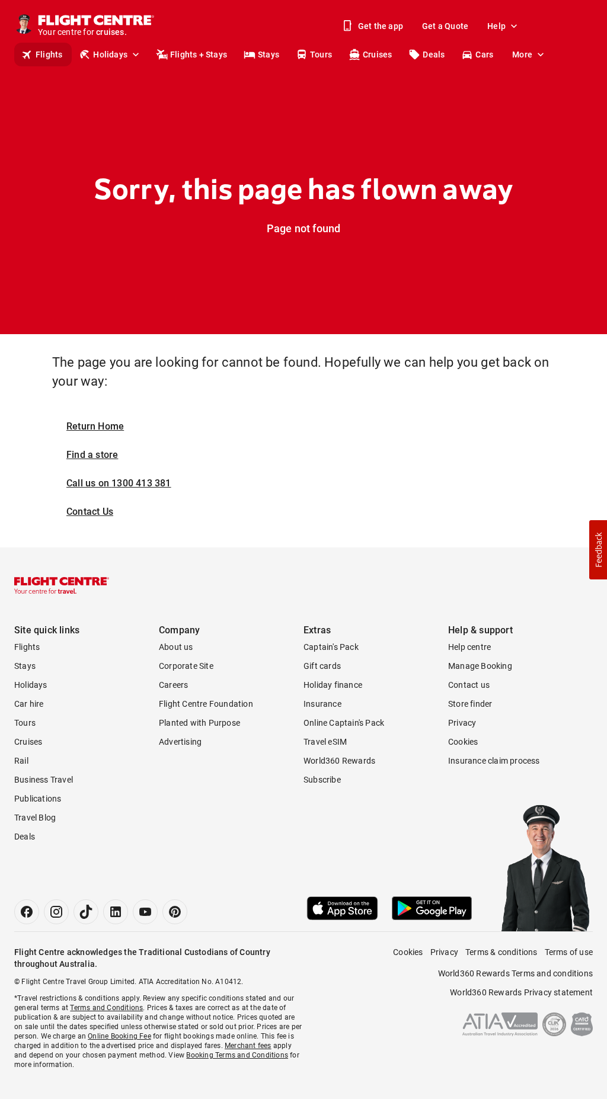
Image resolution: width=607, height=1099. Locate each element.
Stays (268, 54)
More (522, 54)
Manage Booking (480, 666)
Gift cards (322, 666)
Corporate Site (186, 666)
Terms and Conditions (106, 1008)
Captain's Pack (331, 647)
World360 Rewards (339, 760)
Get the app (380, 26)
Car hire (29, 704)
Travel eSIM (325, 741)
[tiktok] (86, 911)
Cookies (463, 741)
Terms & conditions (501, 952)
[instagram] (56, 911)
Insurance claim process (494, 760)
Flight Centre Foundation (206, 704)
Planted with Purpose (199, 723)
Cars (484, 54)
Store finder (470, 704)
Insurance (322, 704)
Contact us (469, 685)
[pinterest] (174, 911)
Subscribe (322, 779)
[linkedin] (115, 911)
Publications (37, 798)
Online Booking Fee (119, 1036)
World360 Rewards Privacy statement (521, 992)
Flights (49, 54)
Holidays (110, 54)
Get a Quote (445, 26)
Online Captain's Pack (344, 723)
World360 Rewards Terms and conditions (515, 973)
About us (176, 647)
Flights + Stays (198, 54)
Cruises (377, 54)
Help (496, 26)
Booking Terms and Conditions (237, 1055)
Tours (321, 54)
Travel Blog (35, 817)
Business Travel (43, 779)
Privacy (462, 723)
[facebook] (26, 911)
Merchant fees (248, 1046)
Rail (21, 760)
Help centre (469, 647)
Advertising (180, 741)
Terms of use (569, 952)
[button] (598, 549)
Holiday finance (333, 685)
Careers (173, 685)
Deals (434, 54)
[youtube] (145, 911)
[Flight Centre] (61, 585)
